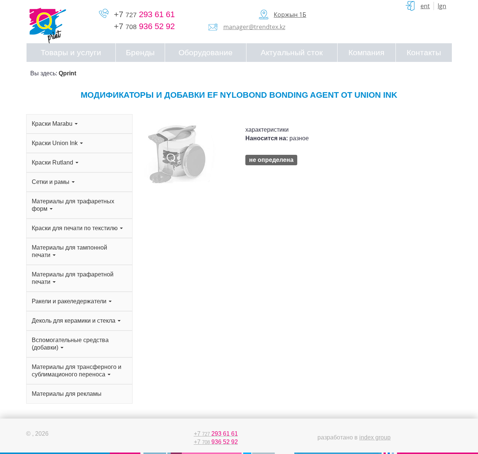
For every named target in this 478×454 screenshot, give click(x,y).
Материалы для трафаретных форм (73, 205)
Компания (366, 52)
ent (425, 6)
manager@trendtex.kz (254, 27)
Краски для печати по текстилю (75, 228)
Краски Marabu (53, 123)
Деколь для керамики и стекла (74, 320)
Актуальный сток (292, 52)
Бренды (140, 52)
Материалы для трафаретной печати (73, 278)
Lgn (442, 6)
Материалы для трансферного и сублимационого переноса (76, 371)
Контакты (424, 52)
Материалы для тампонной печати (69, 251)
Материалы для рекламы (67, 394)
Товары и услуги (71, 52)
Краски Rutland (53, 162)
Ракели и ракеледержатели (70, 301)
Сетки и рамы (51, 182)
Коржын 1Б (290, 14)
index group (375, 437)
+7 (144, 14)
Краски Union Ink (55, 143)
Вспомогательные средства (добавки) (70, 344)
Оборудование (206, 52)
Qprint (67, 73)
